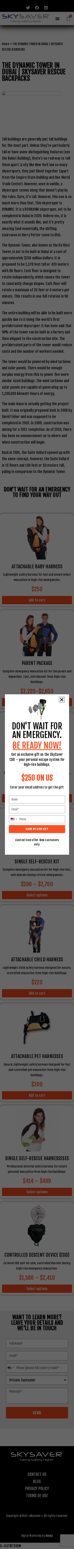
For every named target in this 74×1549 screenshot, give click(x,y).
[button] (61, 699)
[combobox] (13, 819)
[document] (37, 774)
